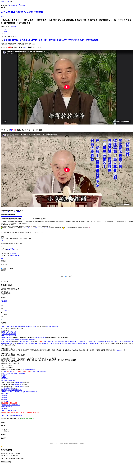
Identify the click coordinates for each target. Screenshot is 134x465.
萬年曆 (4, 377)
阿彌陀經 (20, 343)
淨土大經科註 (89, 341)
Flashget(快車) (120, 350)
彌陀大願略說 (47, 341)
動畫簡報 (4, 395)
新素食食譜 (19, 390)
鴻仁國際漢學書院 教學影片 (27, 339)
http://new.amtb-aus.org (40, 337)
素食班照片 (5, 390)
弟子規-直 (8, 415)
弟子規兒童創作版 (17, 415)
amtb (2, 240)
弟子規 (2, 415)
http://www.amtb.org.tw (26, 341)
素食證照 (4, 392)
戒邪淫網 (4, 375)
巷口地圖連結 (42, 371)
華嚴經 (61, 341)
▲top (2, 258)
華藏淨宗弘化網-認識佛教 (9, 332)
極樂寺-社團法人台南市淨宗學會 (11, 405)
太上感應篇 (110, 341)
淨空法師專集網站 (7, 341)
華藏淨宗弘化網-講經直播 (9, 334)
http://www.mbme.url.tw (52, 326)
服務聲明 (82, 443)
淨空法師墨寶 (5, 401)
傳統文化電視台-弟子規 (100, 341)
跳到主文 (3, 16)
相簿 (5, 30)
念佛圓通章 (44, 343)
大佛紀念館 (5, 378)
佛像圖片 (4, 399)
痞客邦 (9, 249)
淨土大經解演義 (80, 341)
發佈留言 (3, 270)
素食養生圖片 (12, 390)
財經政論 (13, 26)
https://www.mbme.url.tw (27, 218)
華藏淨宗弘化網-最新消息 (9, 335)
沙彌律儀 (127, 341)
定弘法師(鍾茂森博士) (93, 343)
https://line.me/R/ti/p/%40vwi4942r (29, 227)
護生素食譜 (5, 393)
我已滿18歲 (3, 462)
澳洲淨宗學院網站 (7, 337)
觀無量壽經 (31, 343)
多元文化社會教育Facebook (9, 410)
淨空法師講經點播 (7, 388)
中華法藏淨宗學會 (7, 406)
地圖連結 (35, 371)
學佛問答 (115, 341)
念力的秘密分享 (57, 343)
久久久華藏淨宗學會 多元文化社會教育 (22, 12)
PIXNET (55, 443)
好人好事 (4, 397)
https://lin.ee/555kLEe (43, 227)
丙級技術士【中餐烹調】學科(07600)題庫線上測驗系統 (22, 392)
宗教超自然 (13, 253)
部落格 (5, 31)
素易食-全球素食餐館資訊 (9, 380)
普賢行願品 (38, 343)
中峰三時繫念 (55, 341)
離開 (9, 462)
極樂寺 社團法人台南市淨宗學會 (11, 339)
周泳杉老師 (77, 343)
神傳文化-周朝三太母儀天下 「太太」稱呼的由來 (15, 373)
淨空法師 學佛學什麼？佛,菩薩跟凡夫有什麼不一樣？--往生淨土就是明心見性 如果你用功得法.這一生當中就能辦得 (51, 40)
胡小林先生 (84, 343)
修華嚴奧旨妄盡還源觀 (69, 341)
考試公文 (4, 408)
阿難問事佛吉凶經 (12, 343)
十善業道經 (122, 341)
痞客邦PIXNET (19, 382)
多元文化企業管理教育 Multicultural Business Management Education (19, 326)
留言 (12, 249)
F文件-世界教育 (14, 255)
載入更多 (3, 261)
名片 (5, 33)
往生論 (50, 343)
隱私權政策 (75, 443)
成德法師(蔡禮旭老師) (68, 343)
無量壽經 (25, 343)
